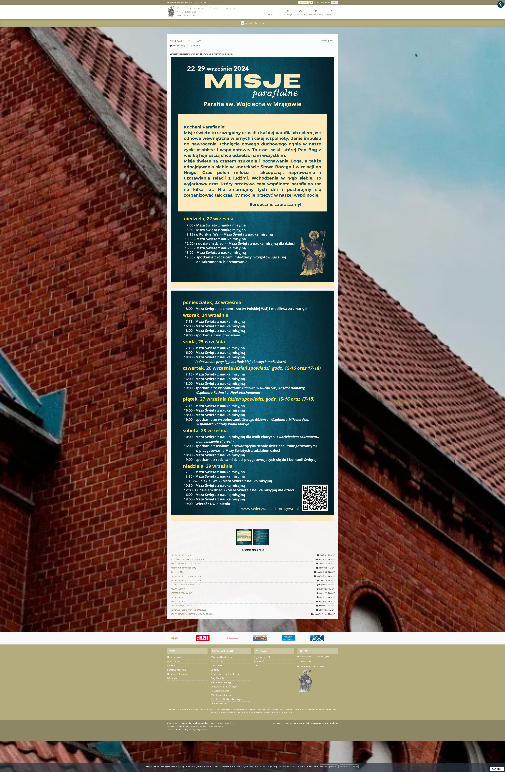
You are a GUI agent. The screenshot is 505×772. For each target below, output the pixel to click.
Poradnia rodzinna (176, 669)
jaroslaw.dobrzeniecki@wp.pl (180, 2)
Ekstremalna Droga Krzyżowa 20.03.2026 (188, 610)
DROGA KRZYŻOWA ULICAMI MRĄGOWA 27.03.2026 (193, 614)
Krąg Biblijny (217, 661)
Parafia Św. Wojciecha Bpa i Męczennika (206, 11)
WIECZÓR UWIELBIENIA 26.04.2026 (186, 576)
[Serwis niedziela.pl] (289, 638)
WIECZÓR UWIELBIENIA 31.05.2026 (186, 563)
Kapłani (171, 665)
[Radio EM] (318, 638)
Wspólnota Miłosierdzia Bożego (226, 699)
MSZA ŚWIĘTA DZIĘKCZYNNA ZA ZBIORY (188, 559)
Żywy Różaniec (218, 678)
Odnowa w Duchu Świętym (224, 686)
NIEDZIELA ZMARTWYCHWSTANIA (185, 584)
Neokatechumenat (220, 690)
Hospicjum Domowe (177, 674)
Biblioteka (172, 678)
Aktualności (255, 23)
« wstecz (323, 41)
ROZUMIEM (497, 769)
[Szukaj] (334, 2)
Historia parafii (174, 657)
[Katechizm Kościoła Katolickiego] (175, 638)
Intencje (288, 14)
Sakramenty (315, 14)
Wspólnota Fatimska (221, 695)
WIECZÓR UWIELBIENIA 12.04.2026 (186, 580)
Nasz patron (173, 661)
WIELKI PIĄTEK (177, 597)
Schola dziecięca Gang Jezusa (225, 674)
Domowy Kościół (219, 703)
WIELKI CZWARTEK (179, 601)
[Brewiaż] (261, 638)
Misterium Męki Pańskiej (181, 605)
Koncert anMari (177, 572)
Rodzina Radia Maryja (221, 682)
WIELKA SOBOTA (178, 589)
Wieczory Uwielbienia (221, 657)
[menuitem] (274, 12)
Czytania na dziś (262, 657)
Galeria (257, 665)
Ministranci (216, 665)
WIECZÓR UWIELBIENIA (181, 555)
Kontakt (331, 14)
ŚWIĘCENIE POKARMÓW (181, 593)
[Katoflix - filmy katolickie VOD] (232, 638)
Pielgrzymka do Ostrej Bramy (183, 568)
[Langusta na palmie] (203, 638)
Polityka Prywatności (329, 766)
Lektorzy (215, 669)
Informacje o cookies (349, 766)
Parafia (300, 14)
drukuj (331, 41)
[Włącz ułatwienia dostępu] (500, 4)
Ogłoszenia (274, 14)
